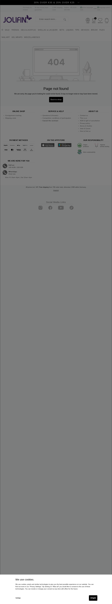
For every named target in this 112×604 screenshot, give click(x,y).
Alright (93, 598)
